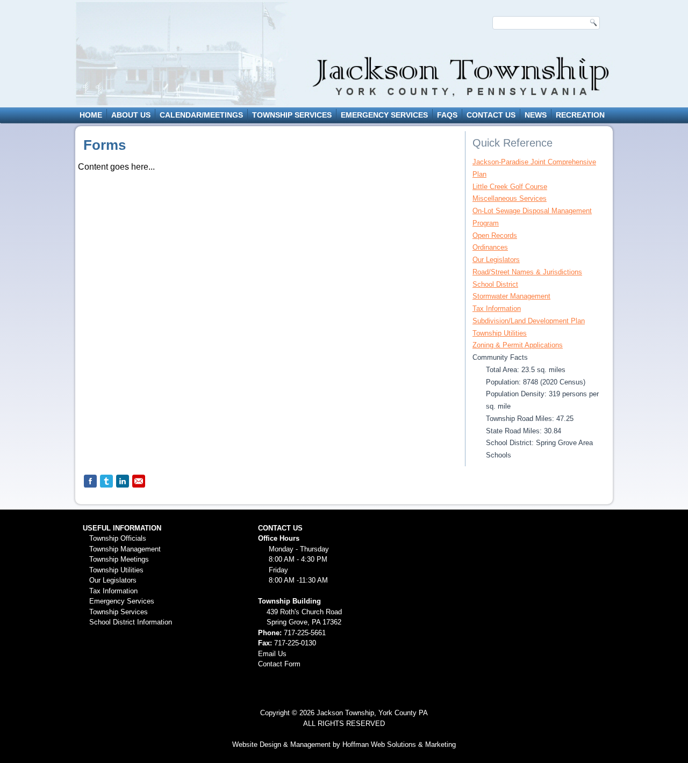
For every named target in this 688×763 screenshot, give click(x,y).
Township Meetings (119, 559)
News (536, 115)
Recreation (580, 115)
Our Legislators (496, 260)
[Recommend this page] (138, 481)
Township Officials (117, 538)
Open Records (494, 235)
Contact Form (279, 664)
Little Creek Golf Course (509, 187)
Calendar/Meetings (201, 115)
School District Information (130, 622)
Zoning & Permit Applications (517, 345)
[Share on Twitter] (106, 481)
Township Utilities (499, 333)
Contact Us (491, 115)
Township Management (125, 549)
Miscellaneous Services (509, 198)
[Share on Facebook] (90, 481)
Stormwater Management (511, 296)
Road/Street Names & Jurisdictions (527, 272)
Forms (104, 145)
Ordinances (490, 247)
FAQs (447, 115)
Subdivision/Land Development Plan (528, 321)
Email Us (272, 654)
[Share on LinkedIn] (122, 481)
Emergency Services (384, 115)
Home (91, 115)
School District (495, 284)
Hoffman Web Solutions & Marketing (399, 744)
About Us (130, 115)
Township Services (292, 115)
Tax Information (496, 308)
